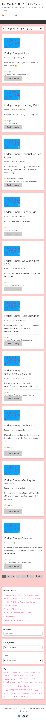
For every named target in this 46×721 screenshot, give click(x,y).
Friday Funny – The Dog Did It (21, 105)
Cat (8, 123)
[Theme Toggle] (16, 15)
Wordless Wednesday (21, 697)
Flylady (20, 675)
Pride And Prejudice (25, 690)
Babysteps (6, 673)
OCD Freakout (9, 616)
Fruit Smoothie (10, 606)
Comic (9, 563)
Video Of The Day (36, 693)
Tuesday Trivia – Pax (12, 609)
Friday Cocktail (29, 675)
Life (5, 690)
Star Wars (24, 181)
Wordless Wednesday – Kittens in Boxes (21, 598)
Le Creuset (34, 686)
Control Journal (36, 673)
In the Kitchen (11, 178)
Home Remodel (9, 682)
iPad (22, 75)
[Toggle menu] (3, 22)
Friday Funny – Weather (18, 538)
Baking (14, 673)
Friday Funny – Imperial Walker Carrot (22, 155)
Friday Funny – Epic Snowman (22, 315)
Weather (29, 563)
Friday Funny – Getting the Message (19, 482)
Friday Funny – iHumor (17, 53)
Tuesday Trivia (15, 693)
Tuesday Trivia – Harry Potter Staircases (21, 595)
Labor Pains (27, 395)
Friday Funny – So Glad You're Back (21, 262)
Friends (19, 679)
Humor (18, 75)
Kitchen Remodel (9, 686)
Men (33, 395)
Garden (26, 679)
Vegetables (32, 181)
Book (20, 673)
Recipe (36, 690)
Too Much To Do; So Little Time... (22, 4)
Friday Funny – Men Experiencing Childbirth (17, 372)
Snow (23, 340)
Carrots (9, 508)
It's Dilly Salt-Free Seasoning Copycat (20, 602)
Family (14, 676)
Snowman (29, 340)
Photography (13, 690)
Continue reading (13, 78)
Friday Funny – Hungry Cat (20, 212)
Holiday (33, 679)
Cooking (6, 676)
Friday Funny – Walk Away (20, 425)
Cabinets (26, 673)
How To (20, 682)
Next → (39, 576)
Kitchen (38, 682)
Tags (5, 669)
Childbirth (10, 395)
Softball (6, 693)
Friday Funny (11, 75)
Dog (8, 285)
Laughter (10, 72)
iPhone (26, 75)
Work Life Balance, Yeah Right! (17, 613)
